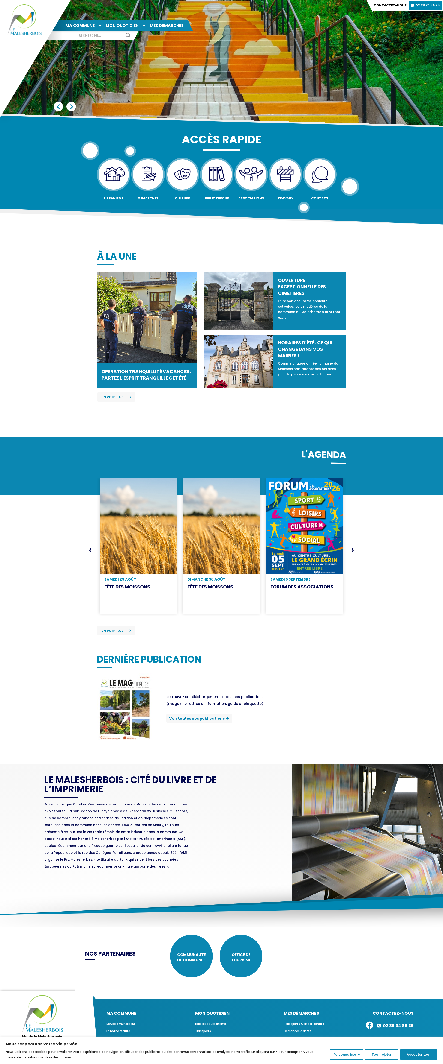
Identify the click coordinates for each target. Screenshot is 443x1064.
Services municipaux (120, 1024)
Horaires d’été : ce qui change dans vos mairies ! (305, 349)
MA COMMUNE (80, 25)
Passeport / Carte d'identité (304, 1024)
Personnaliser (344, 1054)
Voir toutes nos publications (197, 718)
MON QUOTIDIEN (122, 25)
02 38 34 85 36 (428, 5)
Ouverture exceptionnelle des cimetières (302, 286)
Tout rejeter (382, 1054)
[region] (221, 1050)
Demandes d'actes (297, 1031)
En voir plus (112, 397)
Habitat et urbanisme (210, 1024)
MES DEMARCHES (167, 25)
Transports (203, 1031)
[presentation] (90, 549)
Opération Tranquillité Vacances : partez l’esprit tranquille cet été (146, 374)
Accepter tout (419, 1054)
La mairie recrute (118, 1031)
